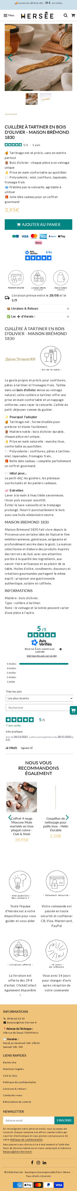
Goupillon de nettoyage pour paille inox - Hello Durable (55, 824)
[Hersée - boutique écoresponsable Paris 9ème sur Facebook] (33, 1163)
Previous (10, 57)
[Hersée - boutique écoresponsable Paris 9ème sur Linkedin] (44, 1163)
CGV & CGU (10, 1075)
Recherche (9, 1062)
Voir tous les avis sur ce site (42, 655)
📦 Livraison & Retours (22, 308)
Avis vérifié (14, 725)
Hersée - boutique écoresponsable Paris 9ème (42, 1172)
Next (67, 57)
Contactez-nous (12, 1095)
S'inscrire (64, 1120)
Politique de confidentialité (19, 1082)
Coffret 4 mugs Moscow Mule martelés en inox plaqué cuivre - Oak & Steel (21, 826)
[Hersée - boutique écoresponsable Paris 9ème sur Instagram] (39, 1163)
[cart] (73, 15)
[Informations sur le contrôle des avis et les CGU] (60, 649)
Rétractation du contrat (17, 1101)
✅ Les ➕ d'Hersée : (21, 316)
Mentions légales (13, 1068)
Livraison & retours (14, 1088)
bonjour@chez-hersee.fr (22, 1022)
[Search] (65, 15)
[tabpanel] (32, 99)
